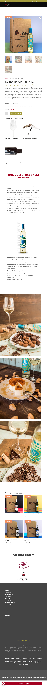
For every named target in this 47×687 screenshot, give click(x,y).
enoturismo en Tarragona (20, 656)
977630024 (8, 592)
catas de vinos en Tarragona (24, 659)
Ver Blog (7, 610)
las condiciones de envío (16, 106)
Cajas (8, 78)
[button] (40, 18)
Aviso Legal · (25, 677)
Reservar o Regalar (23, 684)
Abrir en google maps (23, 640)
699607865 (8, 600)
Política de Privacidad (41, 677)
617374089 (8, 604)
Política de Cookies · (32, 677)
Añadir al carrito (16, 114)
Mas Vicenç (30, 656)
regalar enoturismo (9, 662)
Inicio (6, 78)
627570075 (8, 596)
